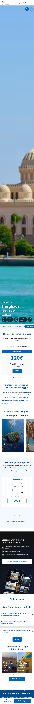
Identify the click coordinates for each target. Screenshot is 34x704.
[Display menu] (31, 3)
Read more (5, 403)
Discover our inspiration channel (17, 561)
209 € (17, 500)
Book (17, 370)
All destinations (17, 679)
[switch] (12, 3)
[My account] (16, 3)
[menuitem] (12, 3)
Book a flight (22, 701)
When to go (18, 326)
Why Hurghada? (7, 326)
